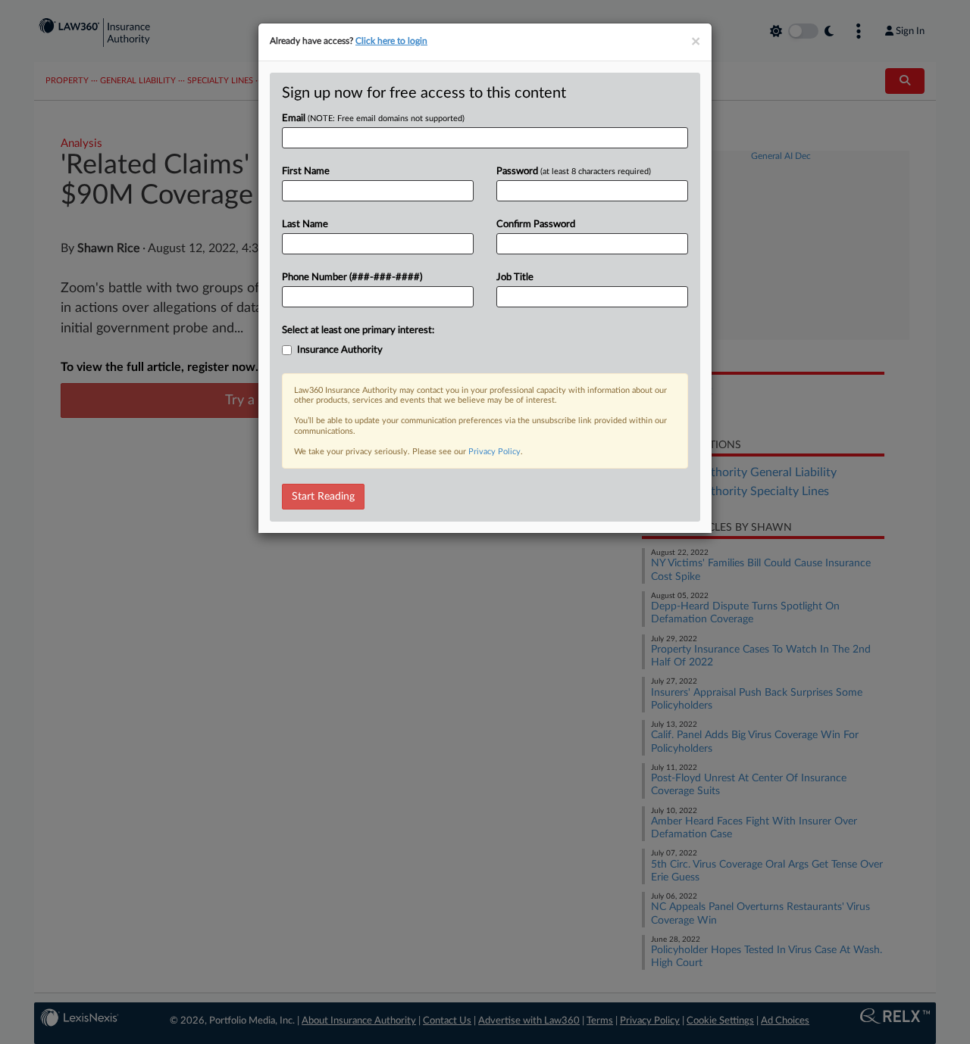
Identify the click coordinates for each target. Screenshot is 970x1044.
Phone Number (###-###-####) (352, 277)
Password (573, 171)
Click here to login (391, 40)
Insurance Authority (340, 350)
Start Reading (323, 496)
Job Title (515, 277)
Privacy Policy (494, 451)
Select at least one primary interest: (358, 330)
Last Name (305, 224)
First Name (306, 171)
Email (373, 118)
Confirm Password (535, 224)
